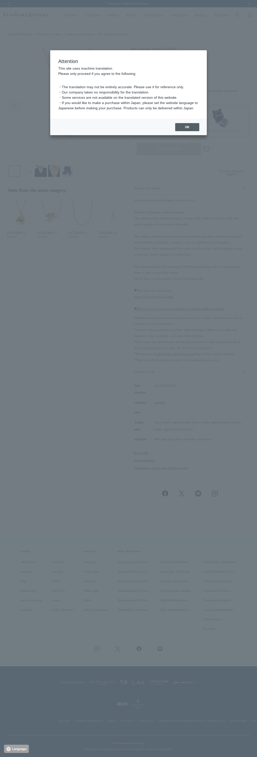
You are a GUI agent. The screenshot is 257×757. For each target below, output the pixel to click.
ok (187, 127)
